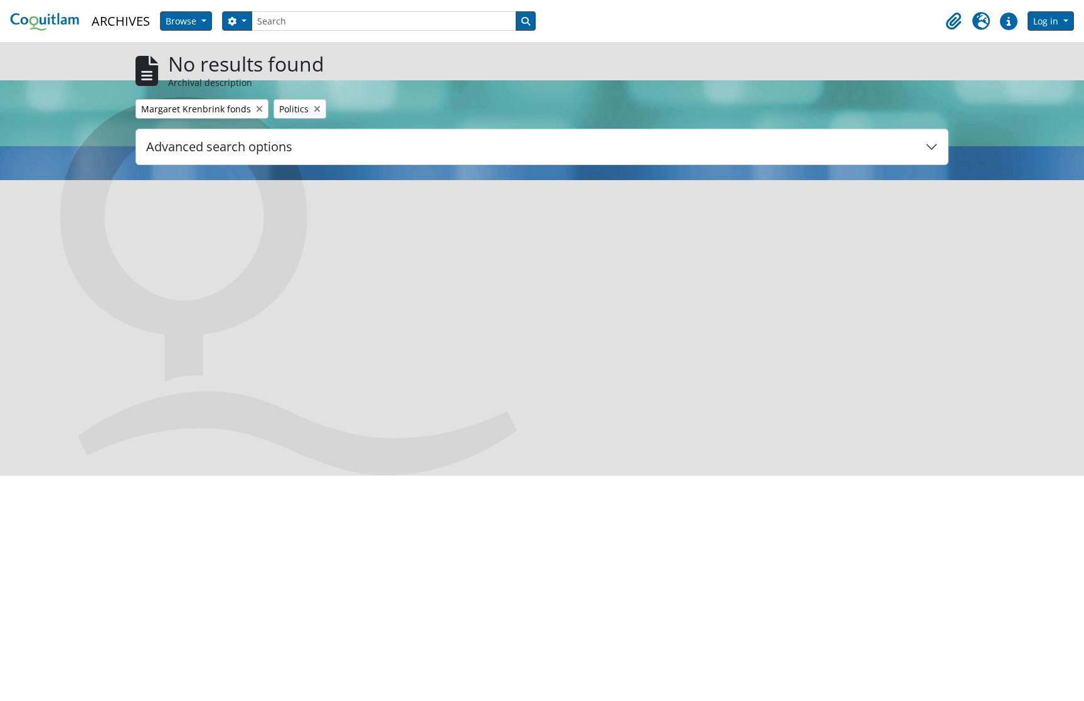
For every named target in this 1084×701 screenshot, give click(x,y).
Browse (182, 21)
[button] (953, 21)
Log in (1047, 21)
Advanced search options (219, 146)
